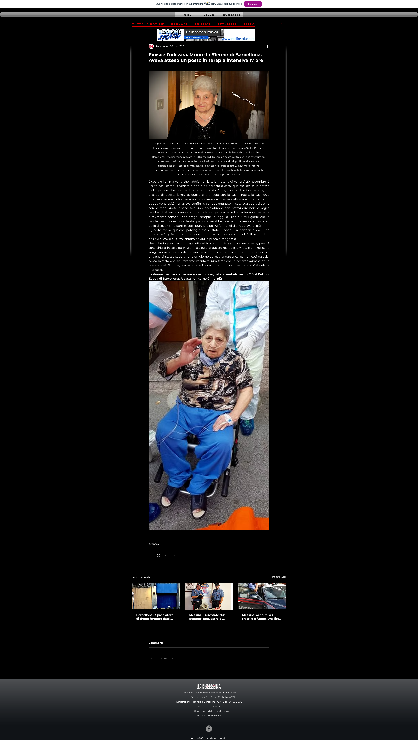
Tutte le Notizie (148, 24)
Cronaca (179, 24)
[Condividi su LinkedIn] (166, 555)
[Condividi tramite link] (174, 555)
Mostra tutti (279, 576)
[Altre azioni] (267, 46)
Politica (203, 24)
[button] (281, 24)
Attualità (227, 24)
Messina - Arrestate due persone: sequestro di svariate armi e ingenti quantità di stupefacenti (207, 617)
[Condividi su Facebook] (150, 555)
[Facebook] (209, 728)
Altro (249, 24)
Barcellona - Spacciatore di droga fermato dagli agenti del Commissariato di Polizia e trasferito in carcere (156, 617)
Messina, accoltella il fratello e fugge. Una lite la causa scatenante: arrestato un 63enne (260, 617)
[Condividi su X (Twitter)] (158, 555)
